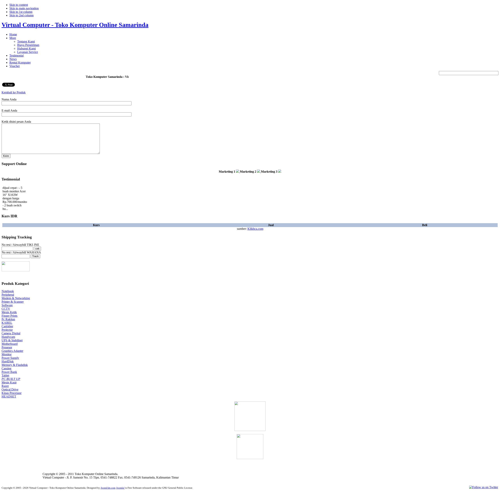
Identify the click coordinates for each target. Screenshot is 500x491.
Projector (7, 329)
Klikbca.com (255, 228)
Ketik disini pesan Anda (16, 121)
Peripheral (8, 294)
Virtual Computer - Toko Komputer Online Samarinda (75, 24)
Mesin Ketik (9, 312)
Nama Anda (9, 99)
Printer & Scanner (13, 301)
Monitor (7, 354)
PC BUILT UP (11, 379)
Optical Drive (10, 389)
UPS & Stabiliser (12, 340)
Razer (5, 386)
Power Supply (10, 358)
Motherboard (10, 343)
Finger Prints (9, 315)
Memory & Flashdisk (15, 365)
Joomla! (120, 487)
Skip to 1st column (20, 11)
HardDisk (8, 361)
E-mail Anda (9, 110)
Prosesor (7, 347)
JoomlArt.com (108, 487)
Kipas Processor (11, 393)
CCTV (6, 308)
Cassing (6, 368)
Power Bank (9, 372)
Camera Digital (11, 333)
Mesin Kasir (9, 382)
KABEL (7, 322)
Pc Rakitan (8, 319)
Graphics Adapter (12, 350)
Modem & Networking (16, 298)
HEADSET (9, 396)
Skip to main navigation (24, 8)
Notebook (8, 291)
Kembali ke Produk (14, 92)
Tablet (5, 375)
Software (7, 305)
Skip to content (18, 4)
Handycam (8, 336)
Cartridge (7, 326)
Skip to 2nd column (21, 15)
